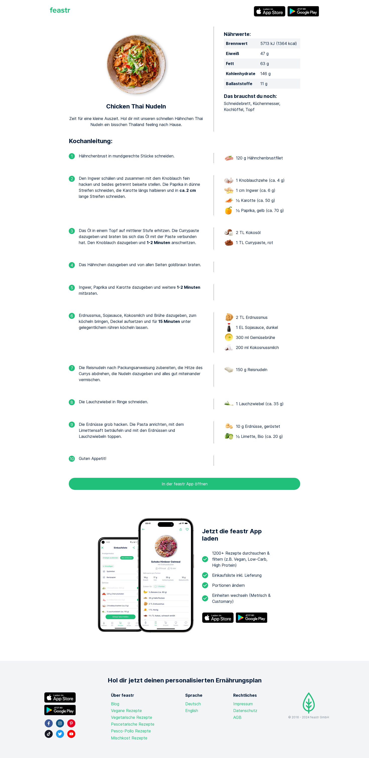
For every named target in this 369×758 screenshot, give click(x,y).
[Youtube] (71, 734)
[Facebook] (49, 723)
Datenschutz (245, 710)
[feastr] (60, 11)
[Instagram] (60, 723)
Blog (115, 703)
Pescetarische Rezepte (132, 724)
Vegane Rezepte (126, 710)
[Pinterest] (71, 723)
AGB (237, 717)
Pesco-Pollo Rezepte (131, 730)
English (191, 710)
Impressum (243, 703)
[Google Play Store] (303, 11)
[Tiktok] (49, 734)
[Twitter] (60, 734)
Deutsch (193, 703)
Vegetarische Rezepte (131, 717)
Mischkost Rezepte (129, 737)
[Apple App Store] (269, 11)
